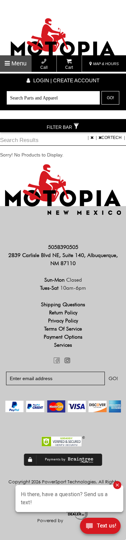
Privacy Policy (63, 320)
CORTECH (112, 137)
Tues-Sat (63, 288)
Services (63, 345)
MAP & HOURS (105, 64)
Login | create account (65, 80)
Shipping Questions (63, 304)
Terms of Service (63, 328)
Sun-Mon (63, 280)
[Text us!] (100, 527)
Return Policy (63, 312)
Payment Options (63, 337)
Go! (110, 97)
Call (44, 67)
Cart (69, 67)
